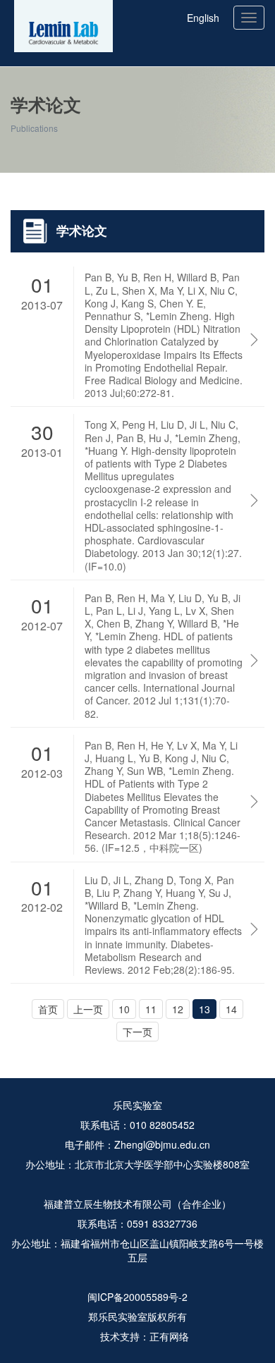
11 (151, 1009)
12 (177, 1009)
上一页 (88, 1009)
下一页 (137, 1032)
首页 (41, 191)
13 (204, 1009)
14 (231, 1009)
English (203, 18)
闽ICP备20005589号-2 (137, 1297)
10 (124, 1009)
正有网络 (169, 1336)
